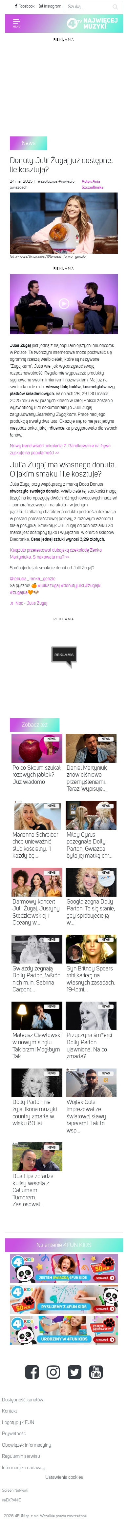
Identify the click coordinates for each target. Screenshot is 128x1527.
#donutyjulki (72, 585)
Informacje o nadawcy (23, 1467)
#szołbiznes (47, 182)
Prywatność (14, 1433)
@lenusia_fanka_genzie (32, 579)
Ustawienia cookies (64, 1477)
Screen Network (15, 1491)
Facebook (25, 6)
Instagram (52, 6)
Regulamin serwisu (21, 1456)
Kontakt (9, 1411)
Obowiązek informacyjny (26, 1445)
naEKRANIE (11, 1500)
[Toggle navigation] (17, 23)
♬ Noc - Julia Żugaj (28, 603)
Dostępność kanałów (22, 1399)
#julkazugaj (49, 585)
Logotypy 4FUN (18, 1422)
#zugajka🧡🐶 (24, 592)
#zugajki (93, 585)
